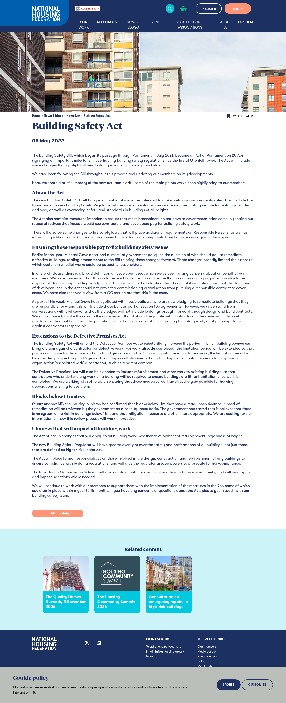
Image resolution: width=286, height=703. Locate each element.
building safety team (50, 495)
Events (155, 22)
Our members (207, 646)
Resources (107, 22)
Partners (246, 22)
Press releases (207, 656)
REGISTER (209, 9)
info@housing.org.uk (169, 651)
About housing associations (190, 24)
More (149, 656)
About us (225, 24)
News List (73, 115)
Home (36, 115)
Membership (206, 666)
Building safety (57, 513)
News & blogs (133, 24)
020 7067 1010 (171, 646)
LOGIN (238, 9)
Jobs (201, 661)
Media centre (207, 651)
